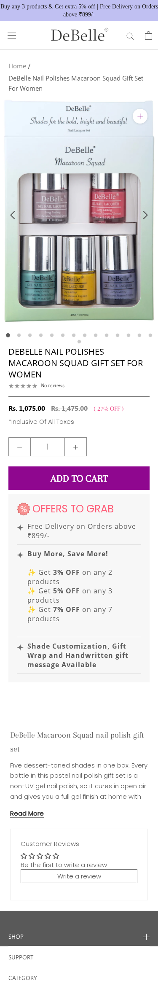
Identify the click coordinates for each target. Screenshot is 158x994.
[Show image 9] (96, 335)
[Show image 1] (8, 335)
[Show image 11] (117, 335)
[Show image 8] (85, 335)
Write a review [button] (79, 876)
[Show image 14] (150, 335)
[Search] (130, 35)
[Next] (145, 215)
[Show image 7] (74, 335)
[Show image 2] (19, 335)
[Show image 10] (106, 335)
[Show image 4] (41, 335)
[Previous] (12, 215)
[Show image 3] (30, 335)
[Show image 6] (63, 335)
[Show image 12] (128, 335)
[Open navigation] (12, 35)
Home (17, 66)
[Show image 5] (52, 335)
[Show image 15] (79, 341)
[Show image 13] (139, 335)
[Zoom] (140, 116)
